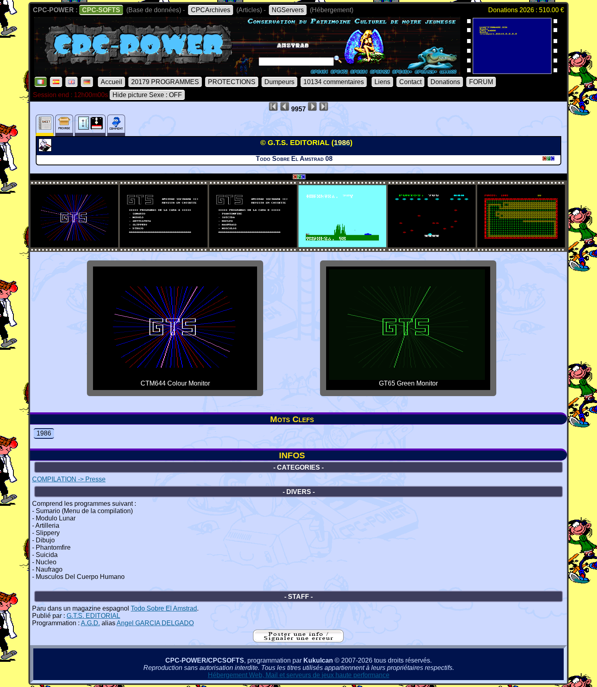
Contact (410, 81)
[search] (338, 59)
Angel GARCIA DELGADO (155, 623)
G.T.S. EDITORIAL (93, 615)
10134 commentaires (333, 81)
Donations (445, 81)
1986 (44, 433)
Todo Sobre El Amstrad (164, 608)
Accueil (111, 81)
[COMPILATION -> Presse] (46, 149)
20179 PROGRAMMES (165, 81)
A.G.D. (90, 623)
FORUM (481, 81)
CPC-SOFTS (101, 10)
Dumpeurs (279, 81)
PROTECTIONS (231, 81)
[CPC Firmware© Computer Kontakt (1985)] (512, 71)
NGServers (288, 10)
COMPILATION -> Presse (69, 479)
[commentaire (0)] (116, 125)
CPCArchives (210, 10)
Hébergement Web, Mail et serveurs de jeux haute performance (298, 675)
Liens (382, 81)
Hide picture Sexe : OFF (147, 94)
